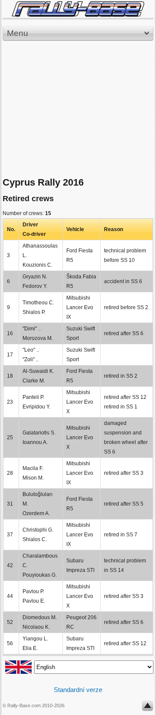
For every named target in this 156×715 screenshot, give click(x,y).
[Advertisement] (78, 109)
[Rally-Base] (78, 9)
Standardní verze (78, 689)
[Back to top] (147, 707)
